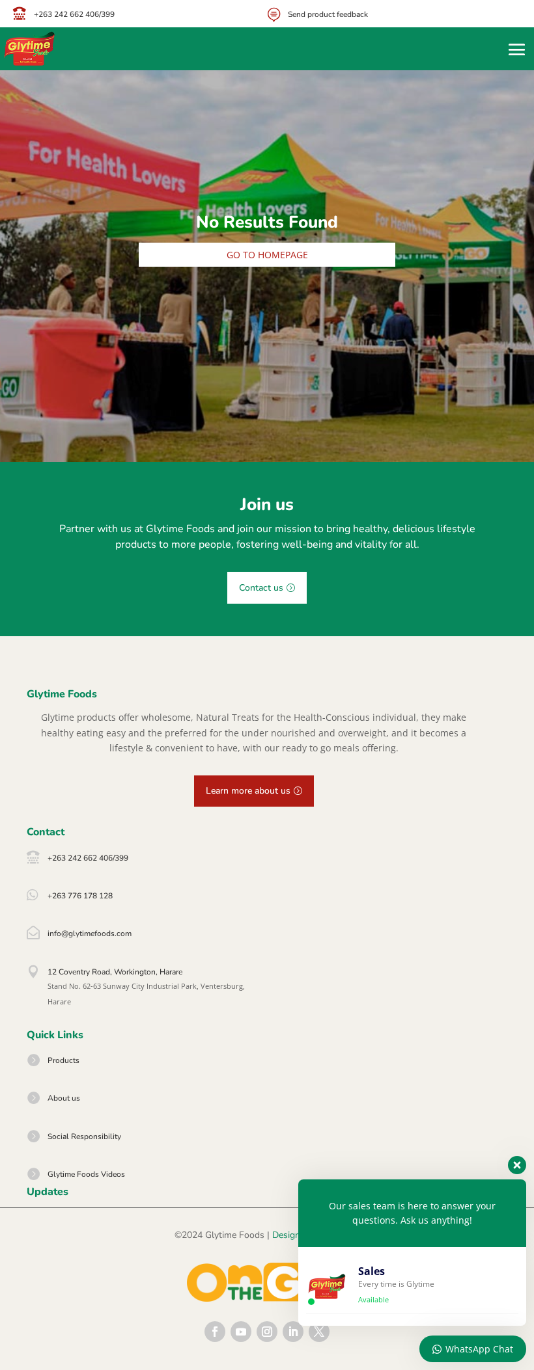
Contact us (261, 588)
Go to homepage (267, 254)
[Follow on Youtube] (241, 1331)
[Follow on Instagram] (267, 1331)
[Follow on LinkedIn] (293, 1331)
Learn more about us (248, 791)
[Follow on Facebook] (214, 1331)
